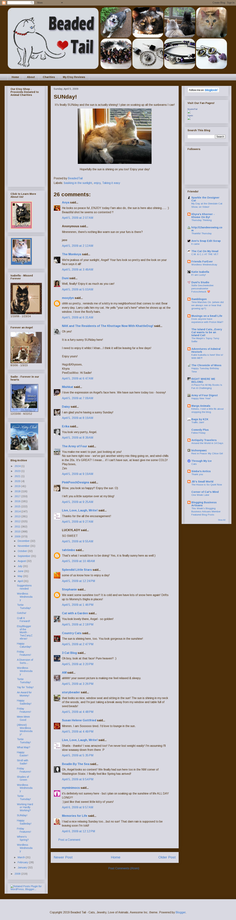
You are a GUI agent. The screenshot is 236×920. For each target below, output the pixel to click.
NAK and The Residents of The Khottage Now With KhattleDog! (107, 325)
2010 (18, 531)
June (21, 571)
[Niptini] (189, 118)
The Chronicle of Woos (206, 365)
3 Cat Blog (69, 652)
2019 (18, 486)
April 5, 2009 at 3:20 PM (77, 664)
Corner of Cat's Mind (205, 491)
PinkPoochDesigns (75, 482)
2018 (18, 491)
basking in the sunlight (78, 182)
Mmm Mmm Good (23, 718)
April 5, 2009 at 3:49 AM (77, 269)
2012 (18, 521)
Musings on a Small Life (206, 315)
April (21, 581)
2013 (18, 516)
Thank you (197, 474)
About (31, 77)
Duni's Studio (200, 282)
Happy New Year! (201, 398)
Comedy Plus (200, 429)
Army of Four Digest (204, 395)
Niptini (190, 115)
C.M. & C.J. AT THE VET (204, 254)
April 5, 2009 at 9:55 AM (77, 541)
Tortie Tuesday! (24, 606)
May (20, 576)
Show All (221, 520)
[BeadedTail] (189, 112)
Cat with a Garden (75, 613)
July (20, 566)
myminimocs (71, 787)
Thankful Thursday (201, 233)
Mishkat (67, 386)
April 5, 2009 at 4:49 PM (77, 731)
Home (15, 77)
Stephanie (69, 589)
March (22, 857)
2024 (18, 466)
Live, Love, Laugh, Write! (80, 510)
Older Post (167, 857)
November (24, 545)
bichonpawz (199, 450)
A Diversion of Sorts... (25, 661)
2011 (18, 526)
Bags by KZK (199, 419)
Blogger (180, 912)
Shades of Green (23, 778)
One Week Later (200, 495)
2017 (18, 496)
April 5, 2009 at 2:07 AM (77, 217)
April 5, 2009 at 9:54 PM (77, 779)
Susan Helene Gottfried (79, 720)
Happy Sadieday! (24, 702)
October (23, 551)
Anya (65, 202)
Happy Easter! (22, 754)
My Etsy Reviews (74, 77)
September (24, 556)
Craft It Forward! (23, 620)
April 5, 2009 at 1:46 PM (77, 604)
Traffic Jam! (197, 422)
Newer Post (63, 857)
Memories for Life (74, 815)
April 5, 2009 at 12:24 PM (78, 581)
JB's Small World (202, 481)
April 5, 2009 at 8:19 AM (77, 417)
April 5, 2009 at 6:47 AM (77, 378)
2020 (18, 481)
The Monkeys (71, 254)
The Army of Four (74, 446)
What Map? (23, 747)
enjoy (97, 182)
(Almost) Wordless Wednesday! (24, 729)
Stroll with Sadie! (22, 762)
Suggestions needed (24, 587)
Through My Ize (201, 460)
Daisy (66, 406)
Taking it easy (111, 182)
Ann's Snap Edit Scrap (206, 240)
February (23, 862)
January (23, 867)
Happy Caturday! (24, 645)
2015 (18, 506)
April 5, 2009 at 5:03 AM (77, 289)
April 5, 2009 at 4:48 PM (77, 711)
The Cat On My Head (204, 251)
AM (64, 672)
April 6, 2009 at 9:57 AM (77, 807)
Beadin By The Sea (75, 764)
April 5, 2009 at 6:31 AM (77, 317)
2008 (18, 873)
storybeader (71, 692)
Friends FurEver (202, 261)
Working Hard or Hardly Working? (25, 807)
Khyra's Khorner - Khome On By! (203, 216)
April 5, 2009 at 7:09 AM (77, 398)
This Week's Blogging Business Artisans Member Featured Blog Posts (206, 511)
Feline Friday (198, 432)
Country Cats (71, 633)
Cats (194, 464)
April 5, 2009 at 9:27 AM (77, 521)
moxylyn (68, 297)
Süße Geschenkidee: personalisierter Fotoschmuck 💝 (202, 288)
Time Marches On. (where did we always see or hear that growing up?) (207, 305)
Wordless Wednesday (24, 596)
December (24, 540)
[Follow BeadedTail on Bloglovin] (203, 91)
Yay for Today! (25, 687)
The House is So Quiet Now (206, 484)
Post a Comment (69, 839)
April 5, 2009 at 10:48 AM (78, 561)
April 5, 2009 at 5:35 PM (77, 755)
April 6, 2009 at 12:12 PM (78, 831)
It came (195, 244)
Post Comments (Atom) (123, 868)
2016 (18, 501)
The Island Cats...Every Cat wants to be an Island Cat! (206, 332)
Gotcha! (21, 612)
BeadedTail (192, 109)
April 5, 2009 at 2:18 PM (77, 624)
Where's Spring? (23, 838)
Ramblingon (199, 299)
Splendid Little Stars (77, 569)
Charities (49, 77)
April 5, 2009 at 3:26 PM (77, 683)
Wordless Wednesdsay (204, 264)
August (22, 561)
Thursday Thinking (201, 220)
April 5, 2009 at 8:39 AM (77, 437)
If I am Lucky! (198, 274)
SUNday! (22, 815)
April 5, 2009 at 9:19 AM (77, 473)
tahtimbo (68, 550)
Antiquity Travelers (204, 440)
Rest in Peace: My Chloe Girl (207, 453)
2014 (18, 511)
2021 (18, 476)
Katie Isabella (200, 271)
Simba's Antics (201, 471)
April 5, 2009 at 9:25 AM (77, 501)
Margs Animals (200, 405)
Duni (65, 278)
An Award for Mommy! (24, 694)
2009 (18, 536)
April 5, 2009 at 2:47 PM (77, 644)
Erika (66, 426)
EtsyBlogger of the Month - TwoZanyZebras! (25, 632)
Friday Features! (24, 653)
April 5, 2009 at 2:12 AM (77, 245)
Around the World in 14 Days (207, 443)
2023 (18, 471)
